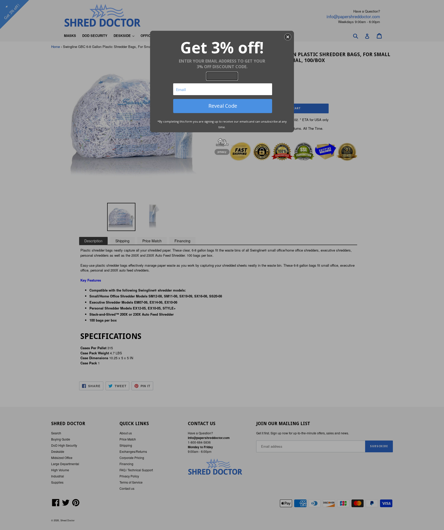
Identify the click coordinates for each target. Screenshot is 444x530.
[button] (288, 37)
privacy (222, 152)
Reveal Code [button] (222, 105)
